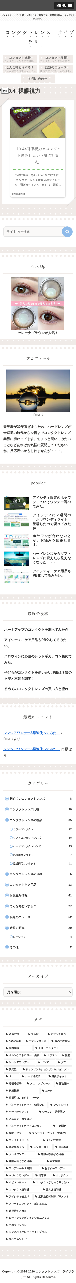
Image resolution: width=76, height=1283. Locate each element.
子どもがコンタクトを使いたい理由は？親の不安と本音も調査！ (38, 675)
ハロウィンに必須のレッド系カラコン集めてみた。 (38, 659)
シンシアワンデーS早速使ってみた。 (31, 733)
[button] (67, 231)
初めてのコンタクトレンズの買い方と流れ (36, 689)
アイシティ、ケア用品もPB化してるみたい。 (35, 643)
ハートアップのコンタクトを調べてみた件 (36, 629)
